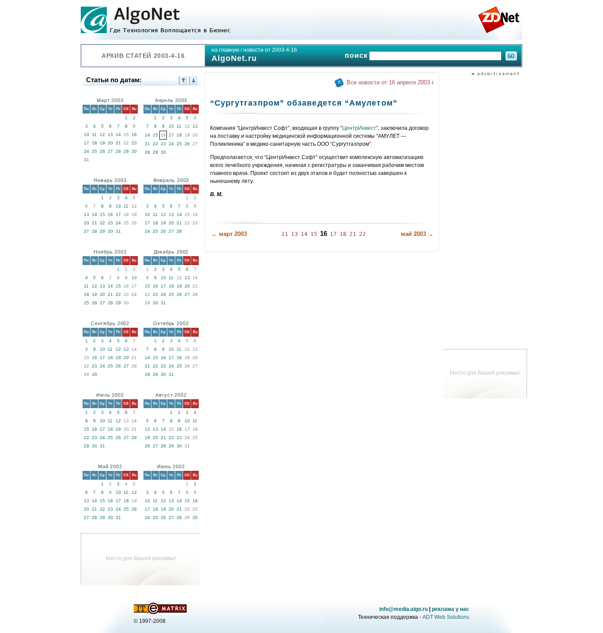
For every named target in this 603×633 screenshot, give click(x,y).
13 (110, 134)
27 (110, 151)
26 (102, 151)
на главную (225, 50)
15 (155, 135)
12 (102, 134)
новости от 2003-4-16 (270, 50)
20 (110, 142)
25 (94, 151)
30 (134, 151)
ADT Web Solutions (445, 617)
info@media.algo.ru (403, 609)
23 (134, 142)
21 (118, 142)
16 (134, 134)
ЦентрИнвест (359, 128)
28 (118, 151)
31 (86, 159)
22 (155, 143)
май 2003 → (417, 234)
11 (94, 134)
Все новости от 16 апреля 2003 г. (391, 82)
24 (86, 151)
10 (86, 134)
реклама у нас (450, 609)
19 (102, 142)
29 (126, 151)
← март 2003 (229, 234)
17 (86, 142)
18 (94, 142)
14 (118, 134)
